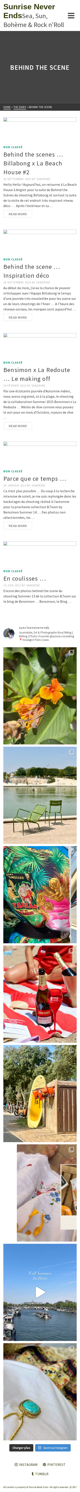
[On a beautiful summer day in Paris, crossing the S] (40, 1292)
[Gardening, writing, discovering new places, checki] (40, 695)
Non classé (12, 147)
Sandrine (43, 179)
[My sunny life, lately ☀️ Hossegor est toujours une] (40, 1093)
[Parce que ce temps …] (40, 454)
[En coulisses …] (40, 554)
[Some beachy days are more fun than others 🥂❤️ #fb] (40, 994)
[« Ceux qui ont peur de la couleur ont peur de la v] (40, 894)
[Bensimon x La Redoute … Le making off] (40, 346)
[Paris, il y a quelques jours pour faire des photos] (40, 795)
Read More (18, 214)
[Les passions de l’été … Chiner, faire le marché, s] (40, 1193)
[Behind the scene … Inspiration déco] (40, 242)
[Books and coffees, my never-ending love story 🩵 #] (40, 1391)
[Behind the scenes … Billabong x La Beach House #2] (40, 130)
